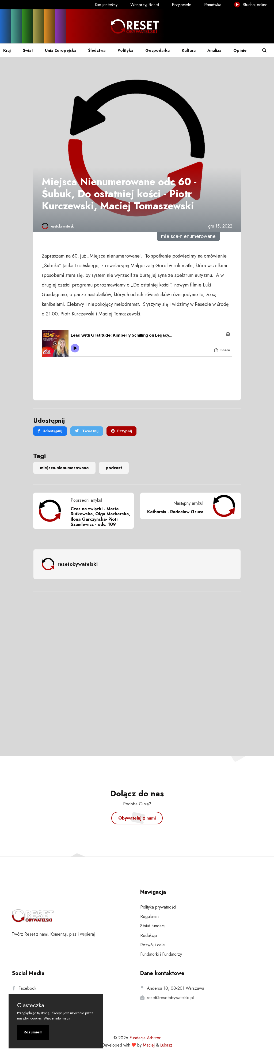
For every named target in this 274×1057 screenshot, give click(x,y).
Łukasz (166, 1045)
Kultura (189, 50)
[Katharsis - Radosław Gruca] (222, 506)
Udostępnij (52, 431)
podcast (114, 468)
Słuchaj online (254, 5)
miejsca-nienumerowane (64, 468)
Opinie (239, 50)
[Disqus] (137, 667)
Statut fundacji (152, 926)
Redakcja (148, 935)
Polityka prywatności (158, 907)
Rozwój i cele (152, 945)
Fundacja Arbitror (145, 1038)
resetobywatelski (62, 226)
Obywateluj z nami (137, 818)
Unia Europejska (60, 50)
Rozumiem (33, 1032)
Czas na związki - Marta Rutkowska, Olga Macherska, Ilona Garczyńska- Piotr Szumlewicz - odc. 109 (100, 516)
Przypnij (124, 431)
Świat (28, 50)
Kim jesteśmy (106, 5)
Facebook (27, 988)
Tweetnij (89, 431)
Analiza (214, 50)
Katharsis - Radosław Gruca (175, 512)
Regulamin (149, 916)
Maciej (149, 1045)
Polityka (125, 50)
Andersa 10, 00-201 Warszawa (175, 988)
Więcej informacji (57, 1018)
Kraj (7, 50)
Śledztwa (96, 50)
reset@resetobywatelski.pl (170, 998)
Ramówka (212, 5)
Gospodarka (157, 50)
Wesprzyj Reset (144, 5)
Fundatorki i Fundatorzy (161, 954)
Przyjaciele (181, 5)
